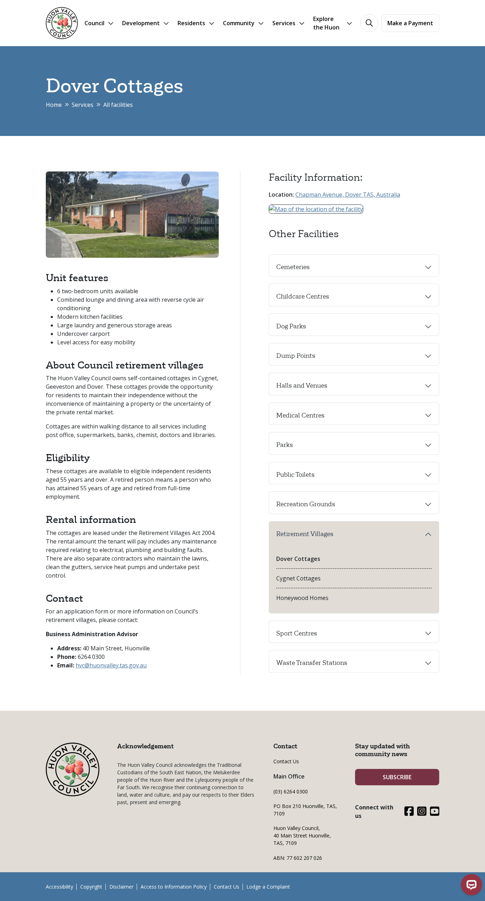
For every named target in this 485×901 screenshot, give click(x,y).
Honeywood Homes (302, 598)
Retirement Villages (304, 534)
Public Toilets (295, 475)
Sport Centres (296, 633)
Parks (284, 445)
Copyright (91, 886)
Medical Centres (300, 415)
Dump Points (295, 356)
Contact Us (286, 761)
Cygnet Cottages (298, 578)
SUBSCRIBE (397, 777)
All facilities (118, 105)
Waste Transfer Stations (311, 663)
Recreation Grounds (305, 504)
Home (54, 105)
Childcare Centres (302, 296)
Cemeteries (293, 267)
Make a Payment (410, 23)
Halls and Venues (301, 385)
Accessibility (59, 886)
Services (82, 105)
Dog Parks (291, 326)
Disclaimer (121, 886)
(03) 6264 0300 (290, 791)
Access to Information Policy (174, 886)
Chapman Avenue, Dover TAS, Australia (347, 194)
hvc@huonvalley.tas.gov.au (111, 665)
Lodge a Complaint (268, 886)
